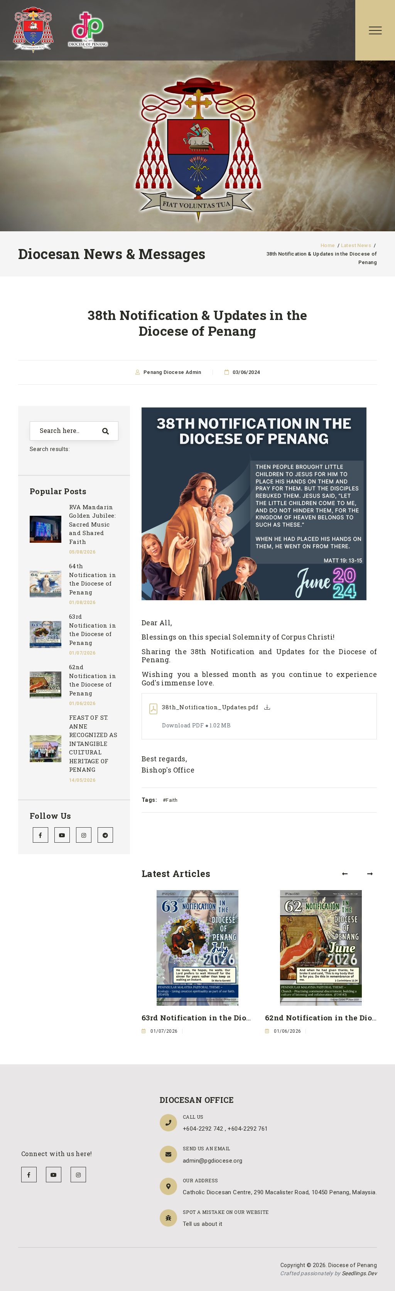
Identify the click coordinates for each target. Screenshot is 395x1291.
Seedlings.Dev (359, 1273)
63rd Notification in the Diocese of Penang (222, 1017)
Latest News (356, 245)
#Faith (170, 800)
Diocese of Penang (352, 1265)
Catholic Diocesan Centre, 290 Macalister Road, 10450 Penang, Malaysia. (280, 1192)
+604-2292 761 (248, 1128)
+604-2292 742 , (205, 1128)
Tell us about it (202, 1223)
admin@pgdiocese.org (213, 1160)
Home (328, 245)
